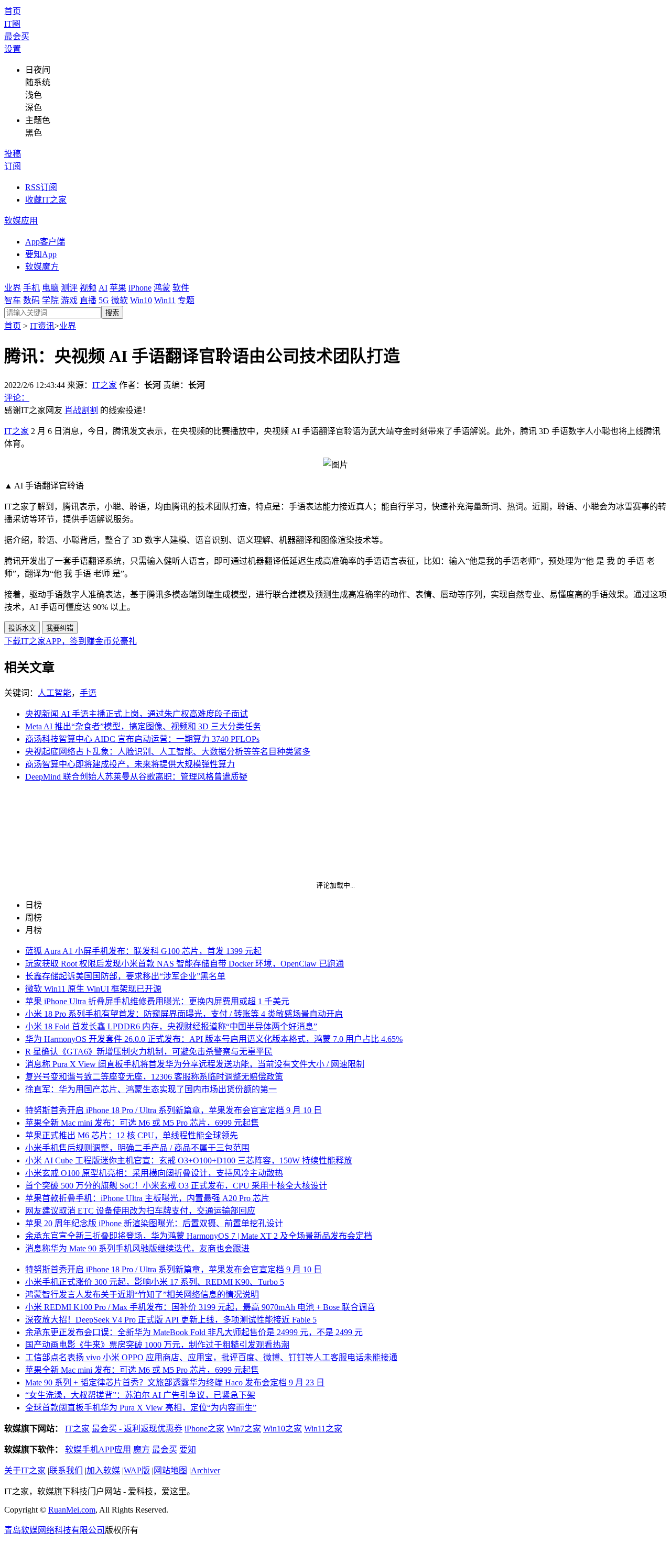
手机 (31, 287)
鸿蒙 (162, 287)
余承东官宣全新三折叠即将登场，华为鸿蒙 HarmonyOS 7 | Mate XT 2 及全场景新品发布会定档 (198, 1235)
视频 (88, 287)
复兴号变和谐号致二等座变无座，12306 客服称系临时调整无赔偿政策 (154, 1076)
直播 (88, 300)
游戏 (69, 300)
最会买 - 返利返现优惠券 (137, 1428)
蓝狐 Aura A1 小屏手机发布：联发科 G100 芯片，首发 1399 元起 (143, 951)
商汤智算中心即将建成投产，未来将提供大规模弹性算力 (130, 764)
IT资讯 (42, 325)
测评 (69, 287)
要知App (41, 254)
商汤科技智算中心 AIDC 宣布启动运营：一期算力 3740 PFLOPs (142, 739)
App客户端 (45, 241)
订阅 (12, 166)
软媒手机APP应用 (98, 1449)
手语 (88, 692)
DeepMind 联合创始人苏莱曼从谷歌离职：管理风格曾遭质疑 (136, 776)
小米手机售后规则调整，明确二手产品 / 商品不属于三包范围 (137, 1147)
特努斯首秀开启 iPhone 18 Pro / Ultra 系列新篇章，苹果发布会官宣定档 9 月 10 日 (173, 1110)
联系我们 (66, 1470)
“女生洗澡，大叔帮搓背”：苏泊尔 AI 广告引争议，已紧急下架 (140, 1395)
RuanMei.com (71, 1509)
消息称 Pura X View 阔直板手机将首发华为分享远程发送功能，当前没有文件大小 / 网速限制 (194, 1064)
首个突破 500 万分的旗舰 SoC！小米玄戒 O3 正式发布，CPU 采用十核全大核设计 (176, 1185)
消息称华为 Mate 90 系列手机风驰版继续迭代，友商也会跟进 (137, 1248)
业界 (12, 287)
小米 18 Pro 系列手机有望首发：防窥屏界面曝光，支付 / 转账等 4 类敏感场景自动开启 (184, 1013)
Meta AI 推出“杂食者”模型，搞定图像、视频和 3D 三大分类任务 (143, 726)
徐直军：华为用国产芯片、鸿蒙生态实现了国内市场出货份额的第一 (151, 1089)
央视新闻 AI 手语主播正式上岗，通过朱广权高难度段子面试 (136, 713)
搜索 (112, 313)
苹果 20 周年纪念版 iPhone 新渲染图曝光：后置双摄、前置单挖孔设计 (154, 1223)
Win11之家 (323, 1428)
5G (104, 300)
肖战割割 (81, 410)
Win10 (141, 300)
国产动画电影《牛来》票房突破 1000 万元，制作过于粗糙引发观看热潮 (157, 1344)
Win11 (165, 300)
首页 (12, 11)
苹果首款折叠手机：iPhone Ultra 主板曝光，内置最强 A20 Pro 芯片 (147, 1198)
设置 (12, 49)
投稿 (12, 153)
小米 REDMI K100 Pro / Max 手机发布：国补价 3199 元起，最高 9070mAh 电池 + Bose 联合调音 (200, 1307)
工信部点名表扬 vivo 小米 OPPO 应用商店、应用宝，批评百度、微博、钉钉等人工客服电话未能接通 (211, 1357)
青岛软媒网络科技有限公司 (54, 1530)
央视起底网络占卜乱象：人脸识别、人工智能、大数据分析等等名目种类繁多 (167, 751)
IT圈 (12, 23)
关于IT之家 (25, 1470)
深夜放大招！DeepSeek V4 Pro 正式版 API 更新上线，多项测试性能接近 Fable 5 (171, 1319)
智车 (12, 300)
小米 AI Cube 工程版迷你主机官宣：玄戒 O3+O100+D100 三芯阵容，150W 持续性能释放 (188, 1160)
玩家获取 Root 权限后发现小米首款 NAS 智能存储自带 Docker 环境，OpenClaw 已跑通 (184, 963)
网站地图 (170, 1470)
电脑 (50, 287)
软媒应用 (21, 220)
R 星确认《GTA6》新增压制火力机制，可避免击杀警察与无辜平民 (149, 1051)
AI (103, 287)
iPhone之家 (204, 1428)
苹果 (118, 287)
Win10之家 (282, 1428)
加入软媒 (103, 1470)
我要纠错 (59, 628)
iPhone (139, 287)
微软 (119, 300)
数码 (31, 300)
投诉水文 (22, 628)
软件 (180, 287)
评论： (16, 397)
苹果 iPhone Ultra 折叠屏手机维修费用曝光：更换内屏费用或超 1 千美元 (157, 1001)
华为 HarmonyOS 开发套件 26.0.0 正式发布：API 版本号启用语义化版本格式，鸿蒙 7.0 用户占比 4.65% (214, 1039)
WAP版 (137, 1470)
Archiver (205, 1470)
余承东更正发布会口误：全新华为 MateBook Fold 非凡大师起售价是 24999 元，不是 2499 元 (194, 1332)
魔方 (141, 1449)
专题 (186, 300)
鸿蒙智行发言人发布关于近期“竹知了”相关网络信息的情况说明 (142, 1294)
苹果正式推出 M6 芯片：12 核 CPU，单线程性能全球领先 (131, 1135)
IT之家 (104, 385)
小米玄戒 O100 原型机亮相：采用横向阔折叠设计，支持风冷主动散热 (154, 1173)
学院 (50, 300)
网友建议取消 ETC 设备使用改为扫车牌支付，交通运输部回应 (140, 1210)
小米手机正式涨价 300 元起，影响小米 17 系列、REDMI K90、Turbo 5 (154, 1282)
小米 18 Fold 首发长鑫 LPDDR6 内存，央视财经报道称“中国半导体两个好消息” (171, 1026)
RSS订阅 (41, 187)
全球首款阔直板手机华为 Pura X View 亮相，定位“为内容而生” (140, 1407)
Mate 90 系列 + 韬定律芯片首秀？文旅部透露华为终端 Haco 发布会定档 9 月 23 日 (174, 1382)
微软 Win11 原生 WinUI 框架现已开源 (93, 988)
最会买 (16, 36)
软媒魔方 (42, 266)
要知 (187, 1449)
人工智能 (54, 692)
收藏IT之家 (46, 199)
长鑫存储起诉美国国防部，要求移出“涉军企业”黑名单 (125, 976)
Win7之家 (243, 1428)
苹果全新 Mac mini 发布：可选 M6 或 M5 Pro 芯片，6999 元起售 (142, 1122)
